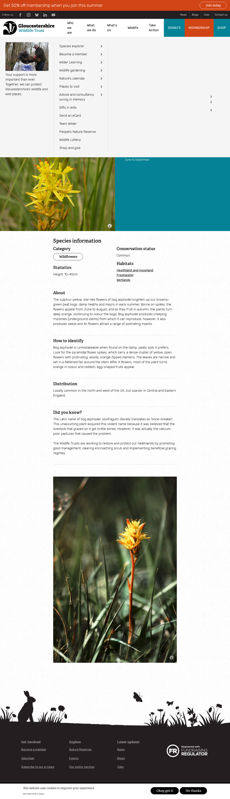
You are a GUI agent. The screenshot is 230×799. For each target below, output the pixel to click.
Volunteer (27, 758)
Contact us (221, 14)
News (183, 14)
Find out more (52, 794)
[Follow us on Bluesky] (37, 15)
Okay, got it (165, 791)
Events (74, 758)
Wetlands (123, 280)
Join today (213, 5)
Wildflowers (68, 257)
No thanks (193, 791)
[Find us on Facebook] (20, 15)
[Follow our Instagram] (28, 15)
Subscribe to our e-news (37, 767)
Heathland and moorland (135, 270)
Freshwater (125, 275)
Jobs (207, 14)
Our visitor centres (81, 767)
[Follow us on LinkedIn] (45, 15)
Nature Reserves (80, 749)
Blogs (195, 14)
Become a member (33, 749)
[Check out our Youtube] (53, 15)
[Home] (28, 28)
